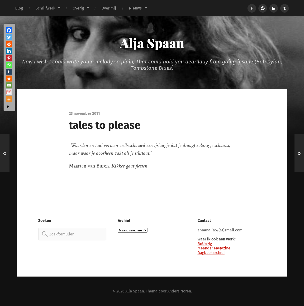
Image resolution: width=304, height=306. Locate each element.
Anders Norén (179, 291)
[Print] (9, 78)
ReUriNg (205, 243)
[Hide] (8, 107)
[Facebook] (9, 30)
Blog (19, 8)
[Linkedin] (9, 51)
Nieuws (135, 8)
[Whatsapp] (9, 65)
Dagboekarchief (211, 252)
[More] (9, 99)
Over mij (108, 8)
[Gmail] (9, 92)
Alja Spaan (152, 42)
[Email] (9, 85)
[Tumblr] (9, 72)
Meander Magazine (214, 248)
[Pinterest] (9, 58)
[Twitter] (9, 37)
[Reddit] (9, 44)
